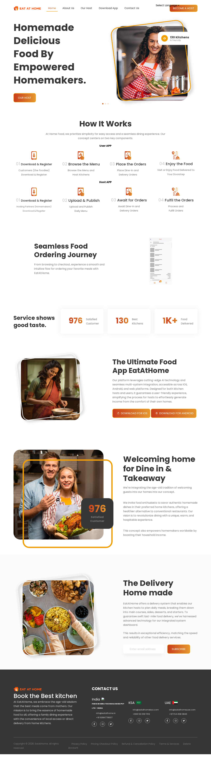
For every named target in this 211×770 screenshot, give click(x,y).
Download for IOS (134, 413)
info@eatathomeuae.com (182, 709)
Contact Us (131, 8)
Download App (108, 8)
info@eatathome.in (106, 713)
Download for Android (176, 413)
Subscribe (179, 649)
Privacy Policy (79, 744)
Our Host (86, 8)
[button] (103, 103)
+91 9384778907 (104, 717)
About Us (68, 8)
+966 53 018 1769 (141, 714)
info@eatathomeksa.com (146, 709)
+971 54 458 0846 (178, 714)
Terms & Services (169, 744)
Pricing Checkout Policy (104, 744)
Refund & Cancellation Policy (138, 744)
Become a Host (183, 8)
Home (52, 8)
